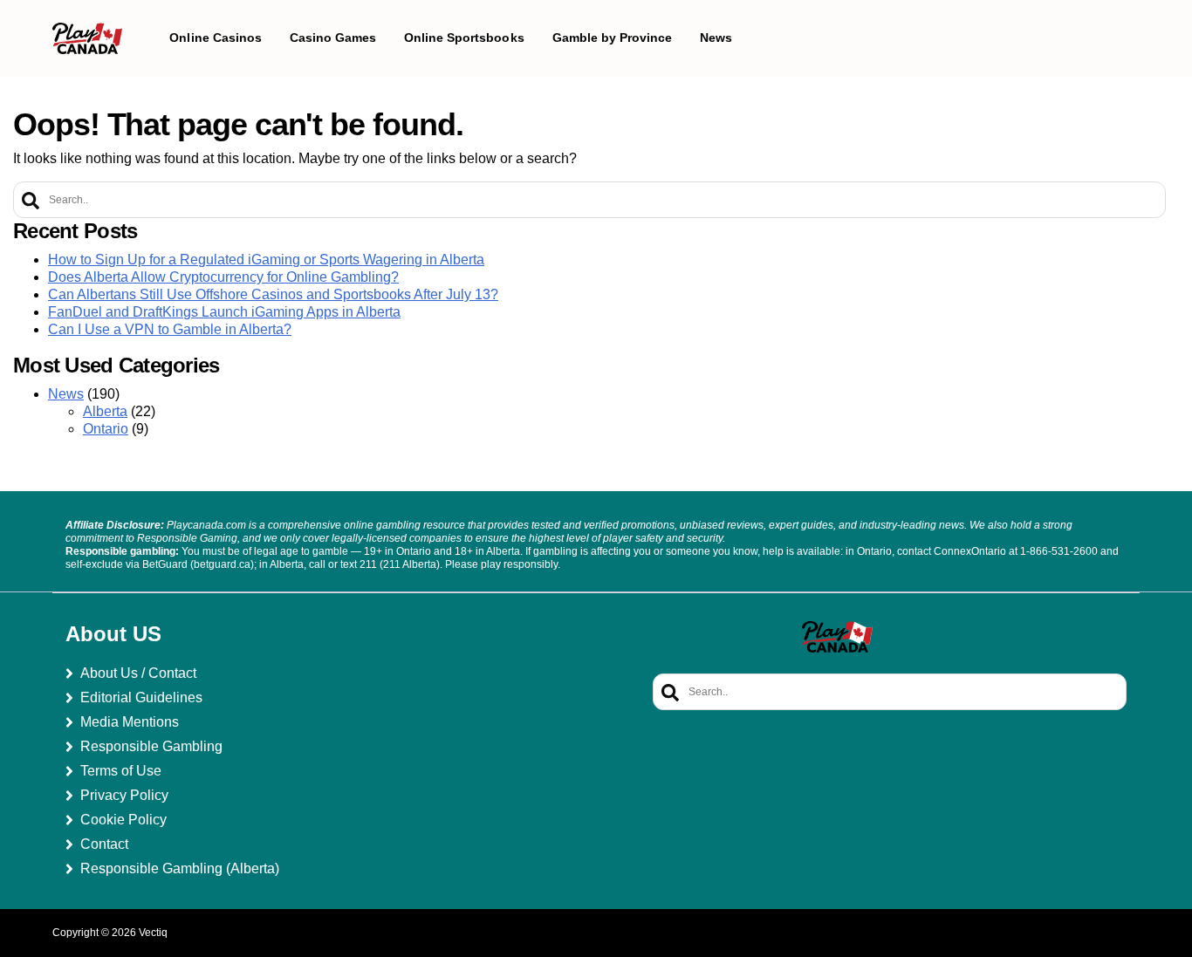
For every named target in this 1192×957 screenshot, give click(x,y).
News (66, 393)
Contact (104, 844)
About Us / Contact (138, 673)
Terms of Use (120, 770)
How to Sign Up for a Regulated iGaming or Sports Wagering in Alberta (266, 259)
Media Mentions (129, 721)
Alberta (105, 411)
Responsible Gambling (151, 746)
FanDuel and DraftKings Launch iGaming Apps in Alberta (224, 311)
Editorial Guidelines (141, 697)
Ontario (105, 428)
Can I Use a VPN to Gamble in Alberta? (169, 329)
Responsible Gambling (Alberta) (179, 868)
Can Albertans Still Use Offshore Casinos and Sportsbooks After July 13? (273, 294)
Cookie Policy (123, 819)
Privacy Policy (124, 795)
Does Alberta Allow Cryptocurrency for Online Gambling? (223, 277)
